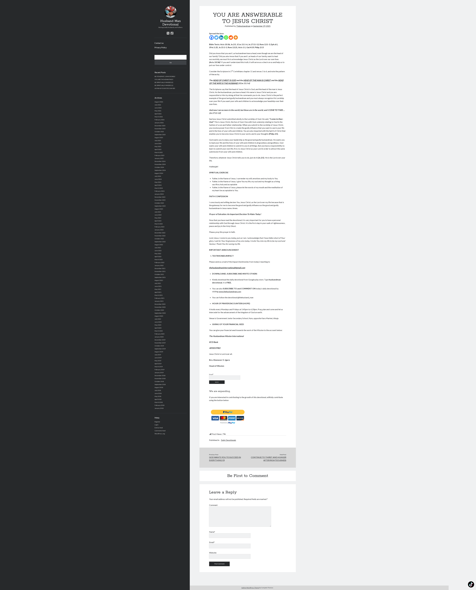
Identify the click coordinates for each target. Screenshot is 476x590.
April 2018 (158, 399)
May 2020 (158, 325)
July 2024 (158, 176)
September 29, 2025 (261, 26)
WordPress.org (160, 434)
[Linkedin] (221, 37)
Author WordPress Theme (250, 588)
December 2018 (160, 375)
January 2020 (159, 337)
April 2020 (158, 328)
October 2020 (159, 310)
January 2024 (159, 194)
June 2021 (158, 286)
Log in (156, 425)
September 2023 (160, 206)
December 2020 (160, 304)
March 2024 (159, 188)
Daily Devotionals (228, 440)
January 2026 (159, 123)
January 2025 (159, 158)
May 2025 (158, 146)
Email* (212, 542)
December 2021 (160, 268)
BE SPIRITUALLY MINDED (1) (164, 85)
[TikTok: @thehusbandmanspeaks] (471, 585)
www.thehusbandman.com (230, 291)
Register (157, 422)
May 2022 (158, 253)
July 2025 (158, 140)
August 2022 (159, 245)
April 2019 (158, 364)
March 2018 (159, 402)
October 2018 (159, 381)
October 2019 (159, 346)
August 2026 (159, 102)
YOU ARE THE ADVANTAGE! (164, 79)
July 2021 (158, 283)
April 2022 (158, 256)
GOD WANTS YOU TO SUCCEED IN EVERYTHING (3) (225, 458)
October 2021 (159, 274)
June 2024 (158, 179)
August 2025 (159, 137)
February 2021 (159, 298)
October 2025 (159, 132)
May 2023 (158, 218)
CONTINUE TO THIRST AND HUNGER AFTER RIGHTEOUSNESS (268, 458)
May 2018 (158, 396)
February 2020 (159, 334)
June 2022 (158, 250)
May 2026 (158, 111)
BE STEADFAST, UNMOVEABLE (165, 76)
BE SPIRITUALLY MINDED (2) (164, 82)
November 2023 (160, 200)
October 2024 (159, 167)
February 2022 (159, 262)
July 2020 (158, 319)
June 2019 (158, 358)
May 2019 (158, 361)
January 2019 (159, 372)
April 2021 (158, 292)
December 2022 (160, 233)
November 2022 (160, 236)
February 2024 (159, 191)
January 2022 (159, 265)
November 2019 (160, 343)
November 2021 (160, 271)
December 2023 (160, 197)
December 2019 (160, 340)
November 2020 (160, 307)
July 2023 (158, 212)
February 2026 (159, 120)
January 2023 (159, 230)
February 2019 (159, 369)
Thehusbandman (243, 26)
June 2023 (158, 215)
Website (212, 552)
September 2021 (160, 277)
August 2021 (159, 280)
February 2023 (159, 227)
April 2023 (158, 221)
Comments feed (160, 431)
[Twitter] (216, 37)
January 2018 (159, 408)
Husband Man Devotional (170, 23)
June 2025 (158, 143)
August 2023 (159, 209)
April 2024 (158, 185)
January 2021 (159, 301)
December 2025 (160, 126)
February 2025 (159, 155)
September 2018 (160, 384)
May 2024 (158, 182)
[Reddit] (231, 37)
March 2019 (159, 367)
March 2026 (159, 117)
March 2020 (159, 331)
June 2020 (158, 322)
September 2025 (160, 134)
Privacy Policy (160, 47)
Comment (213, 505)
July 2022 (158, 248)
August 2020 (159, 316)
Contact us (159, 43)
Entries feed (159, 428)
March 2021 (159, 295)
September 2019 (160, 349)
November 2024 (160, 164)
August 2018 (159, 387)
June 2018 (158, 393)
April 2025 (158, 149)
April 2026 (158, 114)
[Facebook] (211, 37)
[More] (236, 37)
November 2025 (160, 129)
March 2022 (159, 259)
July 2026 (158, 105)
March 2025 (159, 152)
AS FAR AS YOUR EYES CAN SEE (165, 88)
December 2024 (160, 161)
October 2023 (159, 203)
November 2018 (160, 378)
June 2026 (158, 108)
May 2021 (158, 289)
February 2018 (159, 405)
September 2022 (160, 242)
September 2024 (160, 170)
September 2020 (160, 313)
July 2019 (158, 355)
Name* (212, 532)
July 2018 (158, 390)
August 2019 (159, 352)
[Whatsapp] (226, 37)
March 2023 (159, 224)
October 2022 (159, 239)
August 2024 (159, 173)
